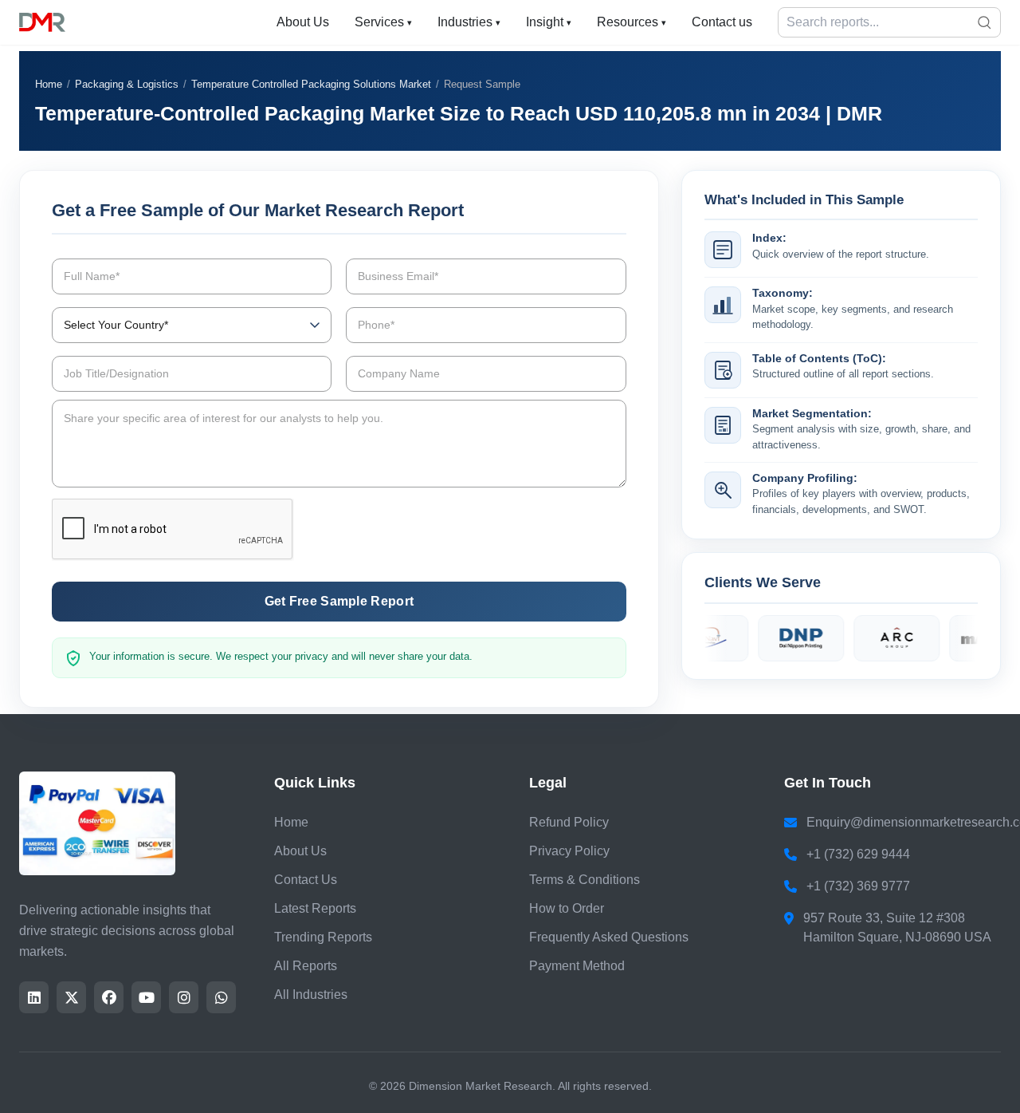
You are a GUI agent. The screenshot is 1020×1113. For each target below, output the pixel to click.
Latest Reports (315, 908)
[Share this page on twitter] (71, 997)
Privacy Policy (569, 851)
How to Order (566, 908)
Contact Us (305, 879)
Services (383, 22)
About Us (303, 22)
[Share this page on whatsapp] (221, 997)
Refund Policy (569, 822)
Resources (631, 22)
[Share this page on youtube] (146, 997)
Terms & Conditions (584, 879)
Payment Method (577, 966)
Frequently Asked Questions (608, 937)
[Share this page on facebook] (109, 997)
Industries (468, 22)
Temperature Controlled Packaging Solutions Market (311, 84)
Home (48, 84)
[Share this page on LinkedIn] (34, 997)
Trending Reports (323, 937)
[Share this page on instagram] (183, 997)
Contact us (722, 22)
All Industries (310, 994)
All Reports (305, 966)
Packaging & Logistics (126, 84)
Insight (548, 22)
